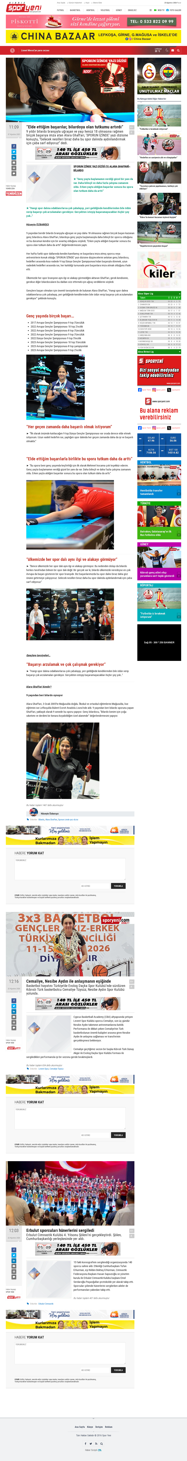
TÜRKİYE (145, 503)
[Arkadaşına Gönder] (14, 162)
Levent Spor (44, 1068)
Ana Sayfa (61, 3)
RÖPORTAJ (146, 585)
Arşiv (87, 3)
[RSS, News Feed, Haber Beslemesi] (96, 1444)
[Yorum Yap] (14, 173)
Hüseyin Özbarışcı (50, 813)
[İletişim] (172, 50)
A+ (131, 127)
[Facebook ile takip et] (85, 1444)
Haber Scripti (91, 1450)
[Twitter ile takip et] (91, 1444)
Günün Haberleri (75, 3)
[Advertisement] (51, 1402)
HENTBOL (146, 462)
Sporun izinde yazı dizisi (68, 819)
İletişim (99, 1427)
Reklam (108, 1427)
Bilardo (41, 819)
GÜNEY (144, 544)
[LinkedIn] (14, 157)
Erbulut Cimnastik (46, 1303)
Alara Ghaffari (51, 819)
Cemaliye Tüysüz (57, 1068)
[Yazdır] (14, 168)
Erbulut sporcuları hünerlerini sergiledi (41, 50)
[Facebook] (14, 146)
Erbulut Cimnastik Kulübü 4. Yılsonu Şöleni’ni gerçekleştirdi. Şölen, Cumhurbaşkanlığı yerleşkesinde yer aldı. (73, 1237)
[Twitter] (14, 151)
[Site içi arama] (178, 50)
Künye (90, 1427)
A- (132, 132)
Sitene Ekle (97, 3)
